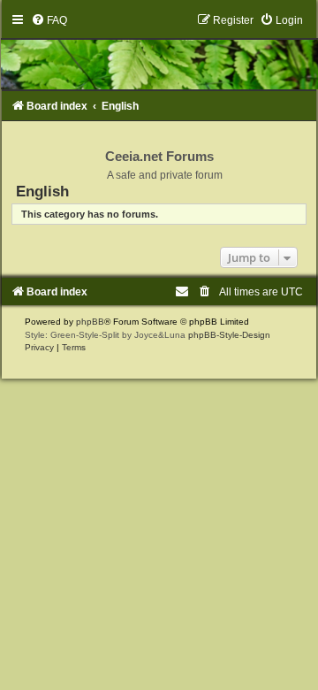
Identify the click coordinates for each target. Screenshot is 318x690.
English (42, 191)
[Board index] (159, 51)
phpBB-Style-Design (229, 335)
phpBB (90, 321)
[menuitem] (49, 20)
